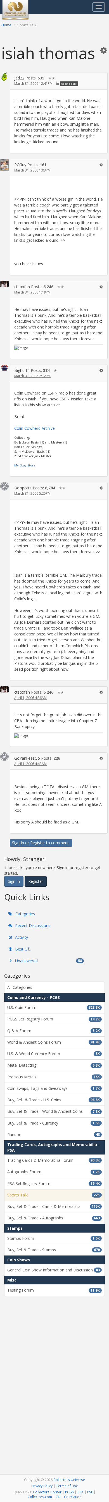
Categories (24, 913)
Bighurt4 (22, 370)
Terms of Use (67, 1486)
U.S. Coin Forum (53, 1007)
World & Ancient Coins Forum (53, 1042)
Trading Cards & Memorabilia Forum (53, 1160)
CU (58, 1496)
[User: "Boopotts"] (4, 486)
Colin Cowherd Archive (34, 428)
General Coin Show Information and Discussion (53, 1270)
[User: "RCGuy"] (4, 165)
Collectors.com (40, 1496)
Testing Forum (53, 1290)
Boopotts (23, 488)
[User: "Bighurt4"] (4, 368)
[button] (104, 50)
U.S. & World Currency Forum (53, 1053)
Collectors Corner (47, 1492)
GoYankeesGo (27, 758)
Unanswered (48, 960)
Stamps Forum (53, 1238)
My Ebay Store (24, 465)
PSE (90, 1492)
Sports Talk (69, 84)
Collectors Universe (69, 1479)
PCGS (69, 1492)
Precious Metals (53, 1076)
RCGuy (20, 164)
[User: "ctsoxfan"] (4, 284)
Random (53, 1134)
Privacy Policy (42, 1486)
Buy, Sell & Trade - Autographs (53, 1218)
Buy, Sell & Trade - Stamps (53, 1249)
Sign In (18, 842)
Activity (21, 937)
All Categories (19, 987)
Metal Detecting (53, 1065)
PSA (80, 1492)
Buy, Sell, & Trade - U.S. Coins (53, 1099)
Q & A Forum (53, 1030)
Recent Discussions (32, 925)
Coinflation (72, 1496)
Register (37, 842)
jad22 (19, 78)
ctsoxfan (22, 286)
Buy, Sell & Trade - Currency (53, 1123)
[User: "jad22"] (4, 76)
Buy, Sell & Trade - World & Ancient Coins (53, 1111)
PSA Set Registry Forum (53, 1183)
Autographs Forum (53, 1171)
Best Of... (23, 949)
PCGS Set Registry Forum (53, 1019)
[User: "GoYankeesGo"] (4, 756)
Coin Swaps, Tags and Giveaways (53, 1088)
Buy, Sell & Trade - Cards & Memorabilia (53, 1206)
